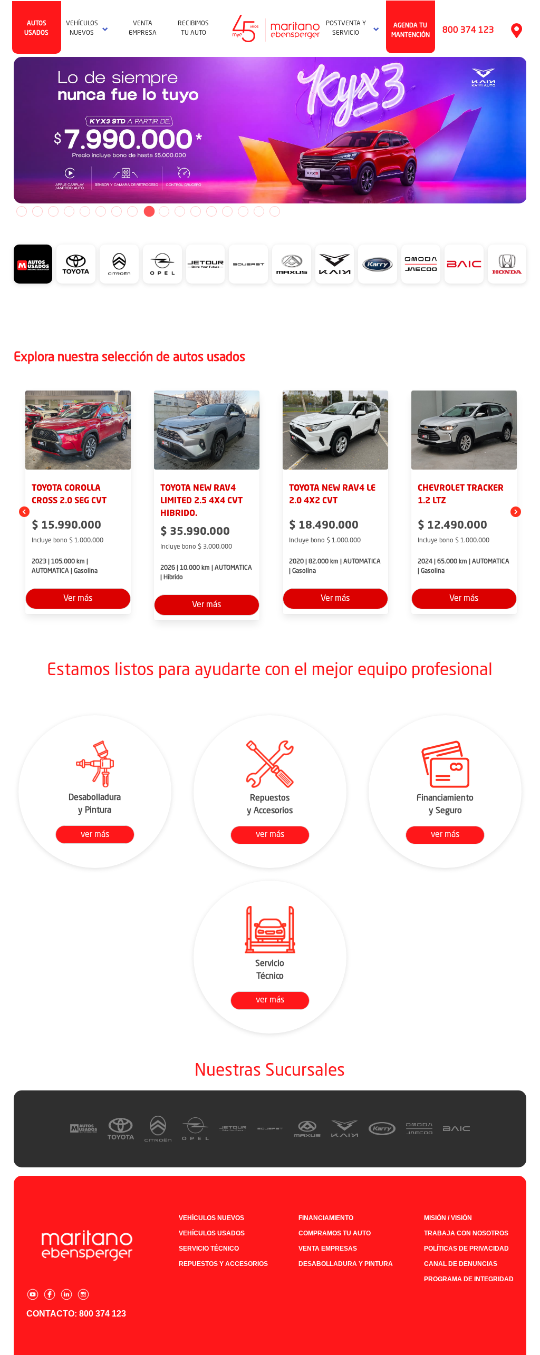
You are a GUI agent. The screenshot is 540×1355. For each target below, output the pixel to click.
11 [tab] (180, 211)
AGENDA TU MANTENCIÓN (410, 30)
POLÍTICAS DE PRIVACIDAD (466, 1248)
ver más (95, 835)
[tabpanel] (270, 130)
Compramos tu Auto (334, 1233)
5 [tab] (85, 211)
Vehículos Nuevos (211, 1218)
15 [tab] (243, 211)
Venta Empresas (327, 1248)
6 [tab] (100, 211)
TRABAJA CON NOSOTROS (466, 1233)
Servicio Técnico (209, 1248)
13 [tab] (211, 211)
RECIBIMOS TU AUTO (193, 28)
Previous (6, 130)
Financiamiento (325, 1218)
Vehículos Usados (212, 1233)
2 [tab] (37, 211)
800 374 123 (468, 30)
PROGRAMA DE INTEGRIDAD (469, 1279)
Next (534, 130)
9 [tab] (148, 211)
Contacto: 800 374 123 (76, 1313)
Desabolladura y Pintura (345, 1264)
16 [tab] (259, 211)
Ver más (77, 598)
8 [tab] (132, 211)
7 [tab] (116, 211)
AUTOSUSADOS (36, 28)
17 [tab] (274, 211)
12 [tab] (195, 211)
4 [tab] (69, 211)
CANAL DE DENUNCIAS (460, 1264)
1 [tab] (21, 211)
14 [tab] (227, 211)
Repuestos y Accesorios (223, 1264)
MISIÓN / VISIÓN (448, 1218)
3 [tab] (53, 211)
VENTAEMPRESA (143, 28)
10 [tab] (164, 211)
